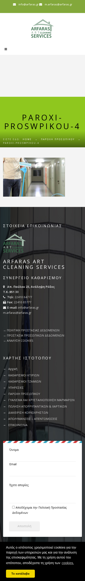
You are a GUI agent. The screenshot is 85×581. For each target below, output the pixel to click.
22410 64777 (23, 297)
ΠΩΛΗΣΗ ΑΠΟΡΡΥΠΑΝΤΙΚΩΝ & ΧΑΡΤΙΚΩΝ (37, 406)
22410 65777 (22, 302)
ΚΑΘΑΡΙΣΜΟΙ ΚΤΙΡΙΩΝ (23, 375)
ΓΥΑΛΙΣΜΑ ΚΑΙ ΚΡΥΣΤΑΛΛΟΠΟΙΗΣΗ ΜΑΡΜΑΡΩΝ (41, 400)
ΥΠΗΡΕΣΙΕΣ (16, 388)
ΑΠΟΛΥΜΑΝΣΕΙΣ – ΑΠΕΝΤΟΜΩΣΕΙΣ (32, 419)
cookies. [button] (68, 563)
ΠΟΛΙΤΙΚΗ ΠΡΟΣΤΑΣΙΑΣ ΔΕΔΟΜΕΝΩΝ (33, 330)
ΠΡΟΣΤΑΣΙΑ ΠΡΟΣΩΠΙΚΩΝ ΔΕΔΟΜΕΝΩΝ (35, 335)
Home (27, 139)
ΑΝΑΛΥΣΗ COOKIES (20, 340)
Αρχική (12, 369)
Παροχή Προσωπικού (58, 139)
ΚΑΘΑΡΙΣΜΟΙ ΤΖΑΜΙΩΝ (24, 381)
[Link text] (6, 49)
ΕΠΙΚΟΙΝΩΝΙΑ (17, 425)
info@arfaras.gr (29, 4)
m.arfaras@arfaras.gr (58, 4)
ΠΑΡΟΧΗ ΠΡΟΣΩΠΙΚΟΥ (24, 394)
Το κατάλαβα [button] (20, 573)
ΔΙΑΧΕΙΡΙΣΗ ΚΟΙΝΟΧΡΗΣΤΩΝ (28, 412)
